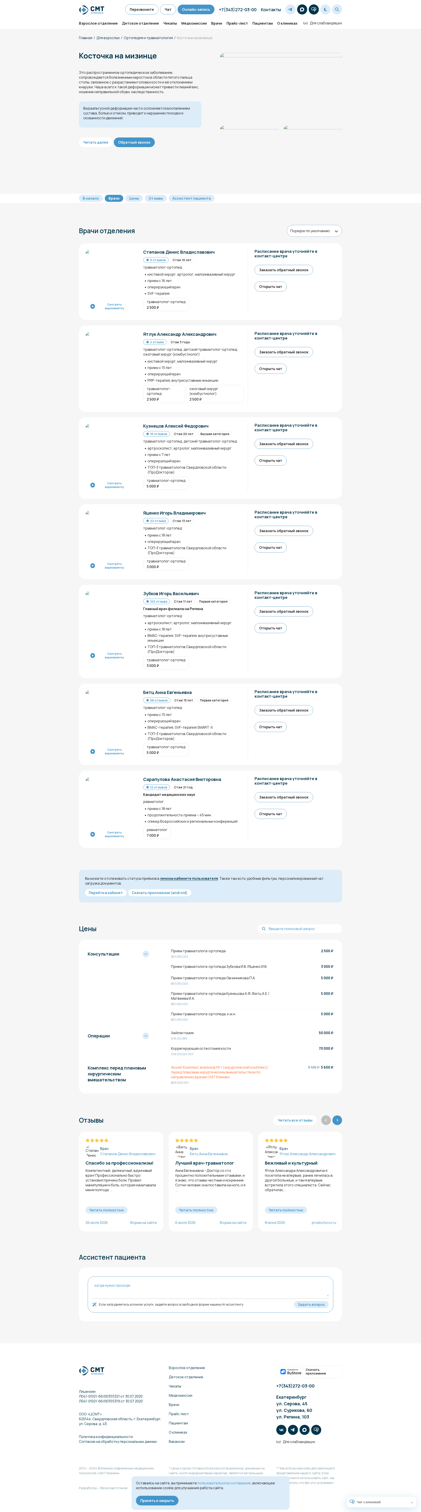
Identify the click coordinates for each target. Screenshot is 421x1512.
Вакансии (177, 1441)
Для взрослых (108, 37)
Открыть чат (270, 286)
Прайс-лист (237, 23)
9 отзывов (158, 260)
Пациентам (262, 23)
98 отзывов (159, 700)
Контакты (271, 10)
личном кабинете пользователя (189, 878)
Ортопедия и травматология (148, 37)
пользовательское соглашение (224, 1483)
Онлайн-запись (196, 9)
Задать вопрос (311, 1304)
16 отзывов (158, 434)
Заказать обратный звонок (284, 269)
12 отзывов (158, 787)
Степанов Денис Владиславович (127, 1153)
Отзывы (156, 198)
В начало (91, 198)
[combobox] (314, 231)
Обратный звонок (134, 142)
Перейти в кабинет (106, 892)
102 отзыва (158, 601)
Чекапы (170, 23)
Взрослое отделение (98, 23)
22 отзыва (158, 521)
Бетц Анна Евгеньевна (209, 1153)
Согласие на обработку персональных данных (118, 1441)
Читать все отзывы (295, 1120)
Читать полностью (106, 1210)
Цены (134, 198)
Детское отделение (140, 23)
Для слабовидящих (326, 23)
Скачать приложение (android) (159, 892)
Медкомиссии (194, 23)
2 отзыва (157, 342)
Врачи (216, 23)
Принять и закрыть (157, 1500)
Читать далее (95, 142)
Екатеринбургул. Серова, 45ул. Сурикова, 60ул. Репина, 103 (294, 1407)
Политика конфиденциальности (106, 1436)
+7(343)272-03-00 (238, 10)
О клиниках (287, 23)
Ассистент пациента (192, 198)
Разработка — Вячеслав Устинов (103, 1488)
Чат (168, 9)
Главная (85, 37)
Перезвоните (142, 9)
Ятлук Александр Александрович (307, 1153)
